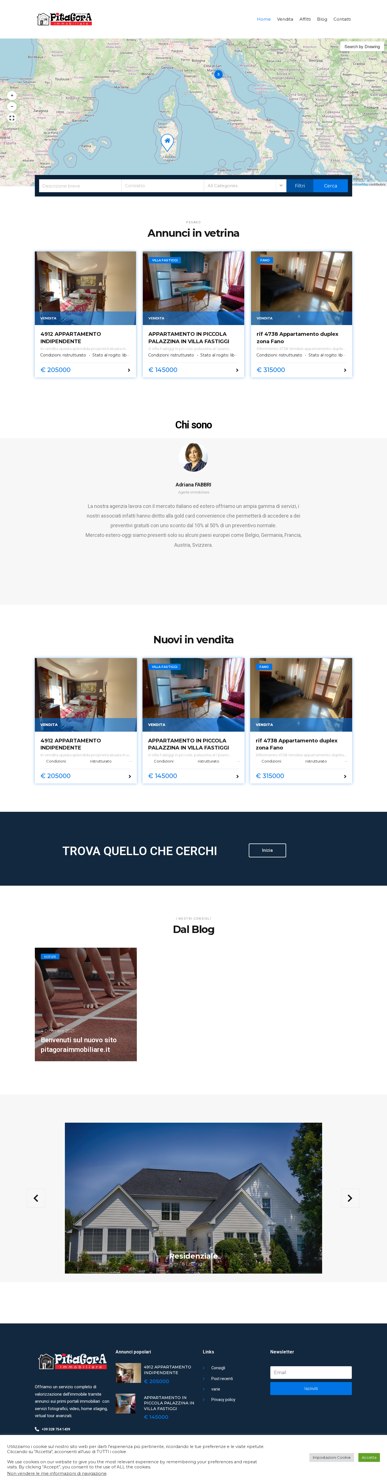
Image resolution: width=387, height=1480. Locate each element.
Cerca (330, 186)
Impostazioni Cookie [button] (332, 1457)
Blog (322, 19)
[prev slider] (36, 1198)
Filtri (300, 186)
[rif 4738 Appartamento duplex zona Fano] (301, 288)
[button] (218, 74)
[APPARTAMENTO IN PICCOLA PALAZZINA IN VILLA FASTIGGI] (193, 288)
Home (264, 19)
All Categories (222, 185)
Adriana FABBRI (193, 485)
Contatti (342, 19)
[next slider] (350, 1198)
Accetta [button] (369, 1457)
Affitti (305, 19)
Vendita (285, 19)
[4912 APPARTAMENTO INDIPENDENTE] (85, 288)
